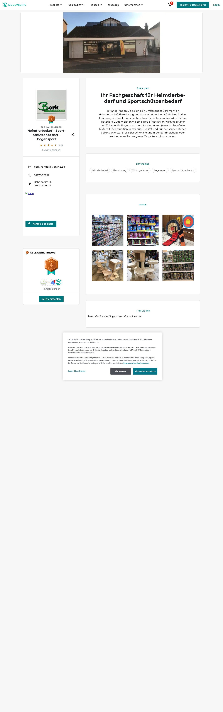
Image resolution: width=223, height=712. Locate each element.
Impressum (144, 363)
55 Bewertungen (51, 149)
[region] (112, 356)
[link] (51, 167)
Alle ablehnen (120, 371)
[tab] (56, 5)
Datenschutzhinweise (131, 363)
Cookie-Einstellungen (76, 371)
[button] (51, 299)
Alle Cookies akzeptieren (145, 371)
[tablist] (96, 5)
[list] (51, 175)
